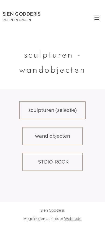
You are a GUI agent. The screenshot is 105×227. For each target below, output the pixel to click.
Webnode (73, 218)
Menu (97, 17)
